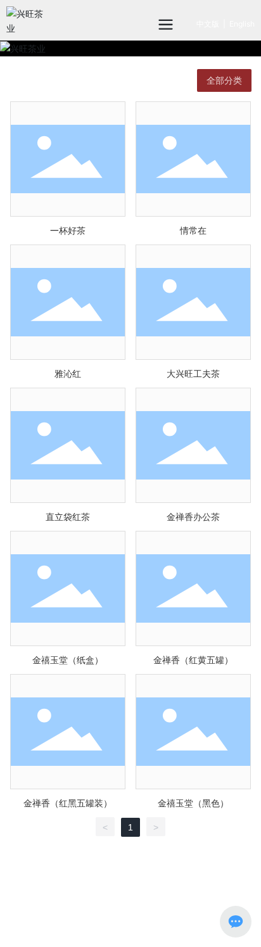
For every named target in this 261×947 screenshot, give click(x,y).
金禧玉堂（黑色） (193, 803)
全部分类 (224, 80)
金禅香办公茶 (193, 516)
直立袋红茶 (68, 516)
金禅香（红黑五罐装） (67, 803)
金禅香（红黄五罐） (193, 659)
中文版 (207, 24)
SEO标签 (183, 908)
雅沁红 (67, 373)
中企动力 (198, 922)
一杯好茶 (68, 230)
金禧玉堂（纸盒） (67, 659)
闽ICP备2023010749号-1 (78, 922)
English (242, 24)
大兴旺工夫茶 (193, 373)
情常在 (193, 230)
